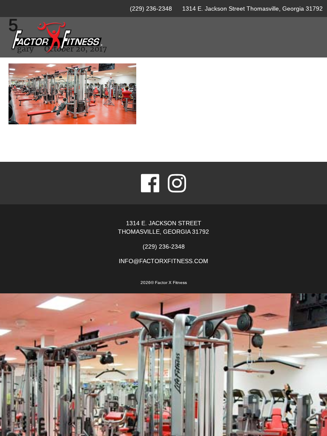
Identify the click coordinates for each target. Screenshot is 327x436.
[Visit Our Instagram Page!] (177, 183)
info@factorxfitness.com (163, 261)
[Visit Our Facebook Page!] (150, 183)
